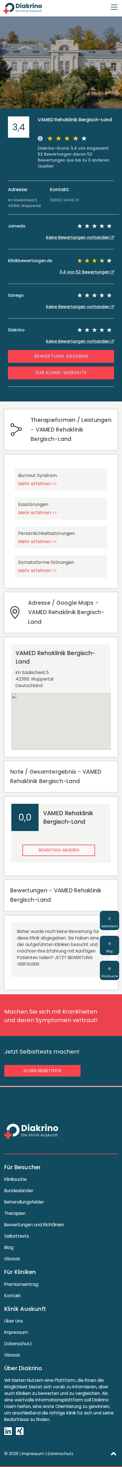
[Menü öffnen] (114, 4)
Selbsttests (16, 1236)
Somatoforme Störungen (46, 562)
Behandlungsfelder (24, 1202)
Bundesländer (18, 1191)
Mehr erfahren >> (37, 483)
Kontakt (12, 1296)
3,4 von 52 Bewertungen (85, 272)
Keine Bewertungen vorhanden (78, 237)
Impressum (16, 1332)
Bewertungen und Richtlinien (34, 1225)
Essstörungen (33, 504)
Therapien (15, 1213)
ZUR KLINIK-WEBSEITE (61, 372)
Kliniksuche (15, 1179)
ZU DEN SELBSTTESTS (42, 1070)
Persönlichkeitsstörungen (46, 533)
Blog (8, 1247)
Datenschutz (18, 1344)
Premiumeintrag (21, 1284)
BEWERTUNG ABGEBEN (61, 356)
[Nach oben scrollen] (113, 1453)
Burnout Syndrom (37, 475)
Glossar (12, 1259)
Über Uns (13, 1321)
